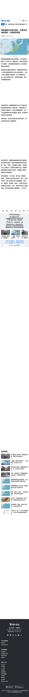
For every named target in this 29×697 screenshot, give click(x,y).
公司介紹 (3, 664)
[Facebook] (7, 635)
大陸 (3, 210)
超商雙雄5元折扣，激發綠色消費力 (14, 224)
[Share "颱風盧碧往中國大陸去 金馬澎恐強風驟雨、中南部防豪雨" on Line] (23, 20)
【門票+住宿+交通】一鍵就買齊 (14, 220)
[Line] (10, 635)
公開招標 (3, 675)
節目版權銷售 (4, 673)
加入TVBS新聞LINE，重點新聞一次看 (14, 243)
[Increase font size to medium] (21, 20)
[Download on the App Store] (9, 686)
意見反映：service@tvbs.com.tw (14, 630)
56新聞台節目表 (4, 644)
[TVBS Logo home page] (5, 21)
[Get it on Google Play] (19, 686)
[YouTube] (18, 635)
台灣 (20, 210)
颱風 (7, 210)
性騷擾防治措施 (4, 653)
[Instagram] (16, 635)
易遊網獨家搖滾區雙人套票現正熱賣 (14, 218)
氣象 (24, 210)
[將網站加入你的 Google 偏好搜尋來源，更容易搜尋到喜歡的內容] (14, 245)
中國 (15, 210)
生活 (5, 27)
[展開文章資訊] (26, 36)
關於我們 (3, 642)
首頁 (2, 27)
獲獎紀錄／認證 (4, 681)
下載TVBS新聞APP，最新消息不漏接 (15, 241)
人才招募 (3, 668)
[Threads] (13, 635)
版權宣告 (3, 657)
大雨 (11, 210)
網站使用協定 (4, 655)
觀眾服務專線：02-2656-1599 (14, 631)
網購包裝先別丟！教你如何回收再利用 (14, 227)
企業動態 (3, 666)
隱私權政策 (3, 651)
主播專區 (3, 670)
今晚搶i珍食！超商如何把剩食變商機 (14, 226)
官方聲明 (3, 679)
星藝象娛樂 (3, 672)
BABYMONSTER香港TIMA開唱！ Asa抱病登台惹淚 (16, 24)
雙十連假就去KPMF (14, 217)
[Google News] (21, 635)
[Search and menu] (26, 20)
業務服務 (3, 677)
